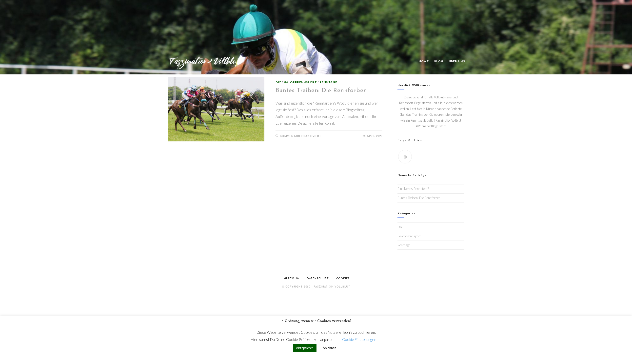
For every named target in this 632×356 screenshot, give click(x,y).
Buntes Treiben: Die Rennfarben (321, 91)
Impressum (291, 278)
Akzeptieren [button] (305, 348)
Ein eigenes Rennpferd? (413, 189)
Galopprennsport (300, 82)
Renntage (328, 82)
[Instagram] (405, 156)
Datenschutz (318, 278)
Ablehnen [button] (329, 348)
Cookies (343, 278)
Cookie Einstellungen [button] (359, 339)
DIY (278, 82)
